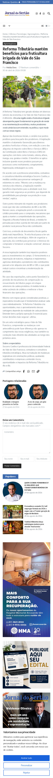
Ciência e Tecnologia (17, 34)
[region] (26, 753)
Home (5, 34)
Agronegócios (33, 34)
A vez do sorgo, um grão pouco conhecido (37, 403)
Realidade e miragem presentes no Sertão (11, 403)
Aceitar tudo (26, 758)
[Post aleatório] (42, 26)
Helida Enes (11, 67)
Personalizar (26, 765)
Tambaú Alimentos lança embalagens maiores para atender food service (34, 524)
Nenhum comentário (30, 67)
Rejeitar (26, 773)
